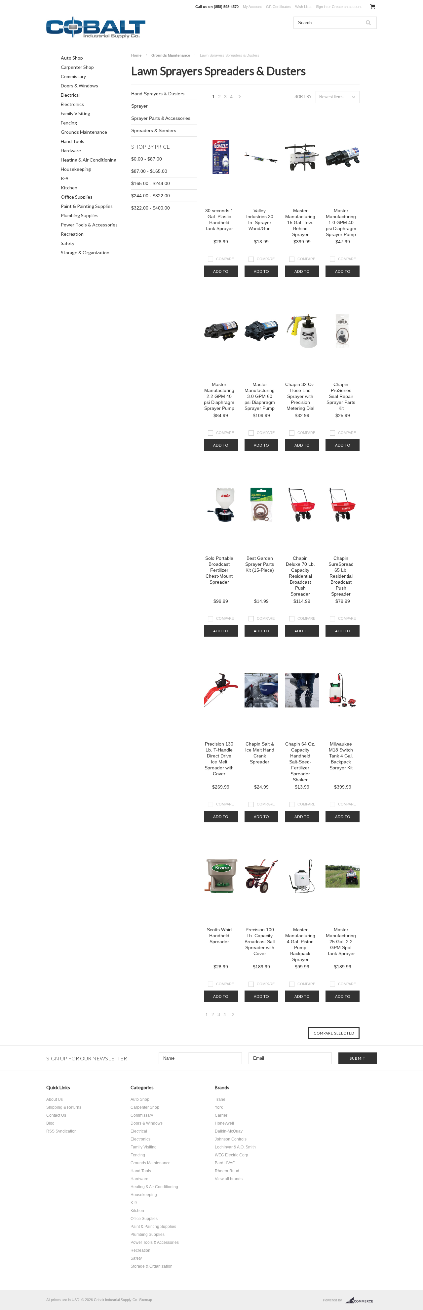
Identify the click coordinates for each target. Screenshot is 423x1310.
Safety (67, 243)
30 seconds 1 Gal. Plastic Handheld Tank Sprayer (219, 219)
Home (136, 55)
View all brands (229, 1179)
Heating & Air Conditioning (88, 160)
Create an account (347, 7)
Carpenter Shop (77, 67)
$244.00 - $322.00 (150, 195)
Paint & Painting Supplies (87, 206)
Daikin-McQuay (229, 1131)
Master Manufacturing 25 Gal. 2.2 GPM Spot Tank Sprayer (341, 941)
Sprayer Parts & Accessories (160, 118)
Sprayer (139, 106)
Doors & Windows (79, 85)
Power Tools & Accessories (89, 224)
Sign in (321, 7)
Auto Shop (72, 58)
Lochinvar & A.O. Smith (235, 1147)
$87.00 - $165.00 (149, 171)
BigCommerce (361, 1300)
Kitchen (69, 187)
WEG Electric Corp (231, 1155)
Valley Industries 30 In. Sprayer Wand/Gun (259, 219)
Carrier (221, 1115)
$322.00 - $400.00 (150, 208)
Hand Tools (72, 141)
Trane (220, 1099)
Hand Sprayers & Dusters (157, 93)
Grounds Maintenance (84, 132)
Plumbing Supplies (79, 215)
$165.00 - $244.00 (150, 183)
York (219, 1107)
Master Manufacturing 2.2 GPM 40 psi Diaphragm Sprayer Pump (219, 396)
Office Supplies (77, 197)
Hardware (71, 150)
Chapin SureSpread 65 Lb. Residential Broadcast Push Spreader (341, 576)
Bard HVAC (225, 1163)
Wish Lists (303, 7)
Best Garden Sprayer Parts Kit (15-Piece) (259, 564)
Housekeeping (76, 169)
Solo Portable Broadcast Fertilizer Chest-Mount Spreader (219, 570)
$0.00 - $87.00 (146, 159)
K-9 (64, 178)
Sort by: (303, 96)
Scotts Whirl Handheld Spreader (219, 935)
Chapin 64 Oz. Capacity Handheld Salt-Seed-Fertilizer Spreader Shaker (300, 761)
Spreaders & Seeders (153, 130)
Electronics (72, 104)
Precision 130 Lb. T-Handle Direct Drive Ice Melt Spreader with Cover (219, 758)
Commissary (73, 76)
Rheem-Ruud (227, 1171)
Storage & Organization (85, 252)
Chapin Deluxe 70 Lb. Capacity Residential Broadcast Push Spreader (300, 576)
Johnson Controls (231, 1139)
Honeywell (224, 1123)
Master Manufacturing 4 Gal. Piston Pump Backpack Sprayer (300, 944)
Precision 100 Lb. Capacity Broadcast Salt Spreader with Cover (260, 941)
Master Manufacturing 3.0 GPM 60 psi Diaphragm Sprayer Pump (260, 396)
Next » (240, 98)
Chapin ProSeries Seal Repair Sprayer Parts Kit (341, 396)
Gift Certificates (278, 7)
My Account (252, 7)
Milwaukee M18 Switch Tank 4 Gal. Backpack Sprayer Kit (341, 755)
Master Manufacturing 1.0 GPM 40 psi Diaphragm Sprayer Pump (341, 222)
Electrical (70, 95)
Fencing (69, 122)
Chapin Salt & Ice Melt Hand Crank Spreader (259, 752)
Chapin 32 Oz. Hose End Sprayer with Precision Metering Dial (300, 396)
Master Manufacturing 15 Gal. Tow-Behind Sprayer (300, 222)
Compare (225, 259)
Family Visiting (75, 113)
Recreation (72, 234)
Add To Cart (220, 273)
